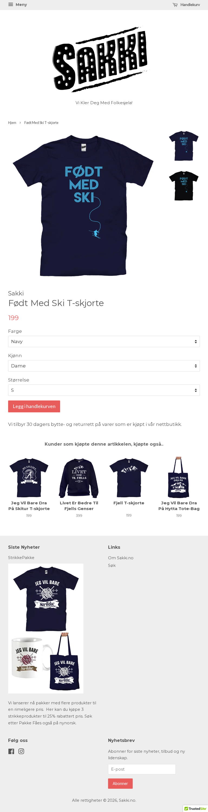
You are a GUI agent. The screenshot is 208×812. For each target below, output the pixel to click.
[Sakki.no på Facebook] (11, 752)
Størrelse (18, 380)
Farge (15, 331)
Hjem (12, 122)
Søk (112, 565)
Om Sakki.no (121, 557)
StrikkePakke (21, 557)
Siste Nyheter (24, 547)
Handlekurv (190, 4)
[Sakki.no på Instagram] (21, 752)
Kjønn (15, 355)
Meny (21, 4)
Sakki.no (127, 800)
